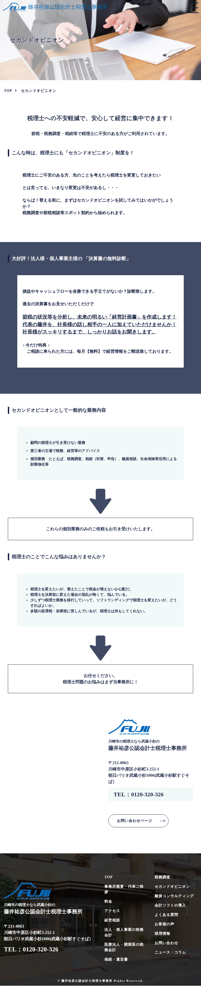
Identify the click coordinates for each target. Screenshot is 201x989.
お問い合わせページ (134, 821)
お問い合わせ (166, 943)
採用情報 (162, 933)
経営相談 (112, 920)
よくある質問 (166, 915)
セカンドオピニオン (172, 886)
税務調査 (162, 877)
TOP (108, 877)
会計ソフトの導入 (170, 905)
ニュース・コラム (170, 952)
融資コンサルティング (174, 896)
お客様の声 (164, 924)
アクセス (112, 911)
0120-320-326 (147, 794)
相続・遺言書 (116, 959)
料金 (108, 901)
